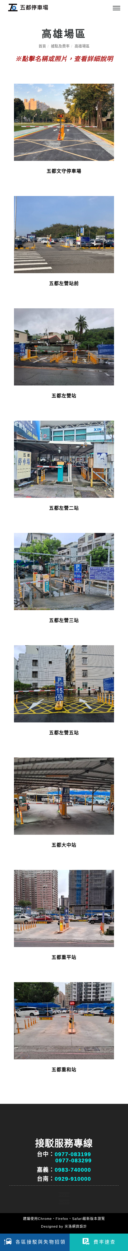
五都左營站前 (64, 283)
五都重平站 (64, 957)
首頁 (42, 46)
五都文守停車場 (64, 171)
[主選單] (116, 8)
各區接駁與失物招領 (41, 1241)
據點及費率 (60, 46)
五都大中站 (64, 844)
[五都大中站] (64, 795)
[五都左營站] (64, 346)
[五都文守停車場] (64, 121)
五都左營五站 (64, 732)
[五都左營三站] (64, 571)
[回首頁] (28, 7)
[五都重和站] (64, 1020)
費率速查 (105, 1241)
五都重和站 (64, 1069)
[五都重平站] (64, 908)
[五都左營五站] (64, 683)
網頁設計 (79, 1226)
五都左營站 (64, 395)
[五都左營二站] (64, 458)
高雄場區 (82, 46)
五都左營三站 (64, 620)
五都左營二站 (64, 508)
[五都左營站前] (64, 234)
